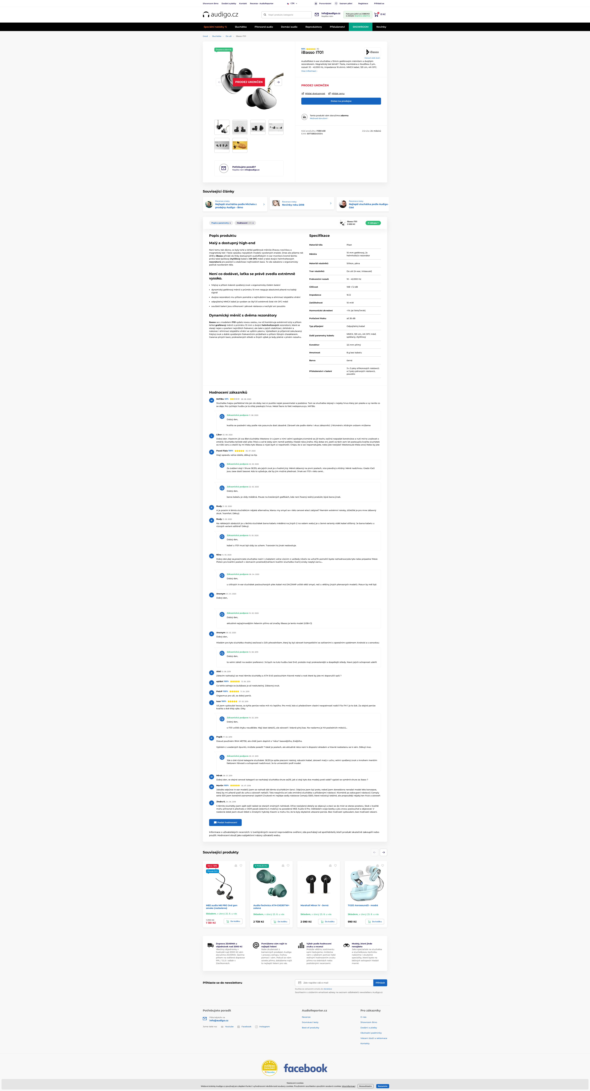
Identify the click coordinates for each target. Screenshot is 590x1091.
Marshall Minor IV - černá (314, 905)
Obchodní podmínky (371, 1033)
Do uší (229, 36)
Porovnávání (325, 3)
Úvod (205, 36)
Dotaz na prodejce (341, 101)
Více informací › (309, 71)
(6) (310, 49)
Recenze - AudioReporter (261, 3)
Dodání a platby (229, 3)
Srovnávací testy (310, 1022)
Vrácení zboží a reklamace (373, 1038)
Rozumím (382, 1086)
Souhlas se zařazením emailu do (313, 989)
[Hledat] (265, 14)
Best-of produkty (310, 1027)
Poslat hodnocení (227, 822)
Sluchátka (216, 36)
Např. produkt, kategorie (280, 15)
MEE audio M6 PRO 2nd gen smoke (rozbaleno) (221, 906)
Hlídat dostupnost (315, 93)
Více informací (348, 1086)
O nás (363, 1017)
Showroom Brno (210, 3)
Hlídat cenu (338, 93)
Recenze (306, 1017)
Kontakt (243, 3)
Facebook (246, 1026)
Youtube (229, 1026)
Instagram (264, 1026)
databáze (328, 989)
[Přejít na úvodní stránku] (220, 15)
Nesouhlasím (365, 1086)
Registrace (363, 3)
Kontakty (365, 1043)
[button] (278, 82)
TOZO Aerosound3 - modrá (363, 905)
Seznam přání (346, 3)
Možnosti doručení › (319, 118)
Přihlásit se (379, 3)
